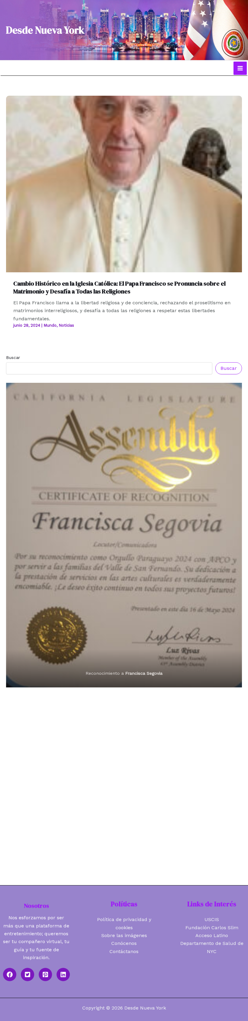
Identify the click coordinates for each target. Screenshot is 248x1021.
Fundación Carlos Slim (211, 927)
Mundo (50, 325)
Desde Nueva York (45, 30)
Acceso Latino (211, 935)
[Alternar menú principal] (240, 68)
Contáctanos (124, 951)
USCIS (211, 919)
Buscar (13, 357)
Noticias (66, 325)
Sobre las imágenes (124, 935)
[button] (9, 974)
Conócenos (124, 943)
